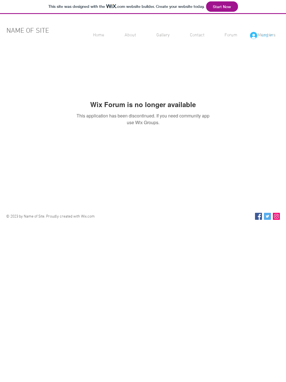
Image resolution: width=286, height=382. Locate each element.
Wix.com (88, 216)
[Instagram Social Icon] (276, 216)
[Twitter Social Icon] (267, 216)
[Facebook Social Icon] (258, 216)
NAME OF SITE (27, 31)
